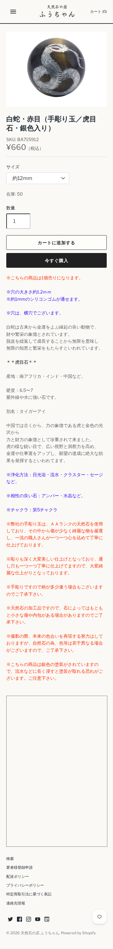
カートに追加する (56, 242)
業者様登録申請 (19, 867)
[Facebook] (19, 920)
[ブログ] (46, 920)
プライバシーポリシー (25, 885)
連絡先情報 (15, 903)
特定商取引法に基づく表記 (28, 894)
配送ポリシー (17, 876)
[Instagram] (28, 920)
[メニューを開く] (13, 11)
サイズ (12, 166)
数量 (10, 207)
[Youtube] (37, 920)
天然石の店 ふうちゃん (40, 933)
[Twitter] (10, 920)
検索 (10, 859)
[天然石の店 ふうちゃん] (56, 11)
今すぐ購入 (56, 260)
